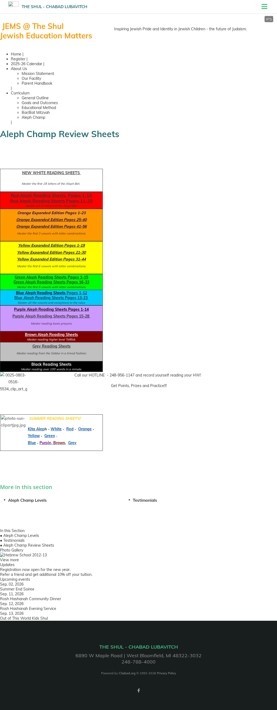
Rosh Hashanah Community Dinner (30, 598)
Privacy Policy (166, 673)
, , (52, 442)
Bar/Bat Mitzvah (36, 112)
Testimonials (145, 500)
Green (49, 435)
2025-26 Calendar (26, 63)
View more (9, 559)
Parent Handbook (37, 83)
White (56, 429)
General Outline (35, 97)
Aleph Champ (33, 117)
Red (70, 429)
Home (16, 54)
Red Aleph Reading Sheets (38, 195)
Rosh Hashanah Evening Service (28, 608)
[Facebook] (138, 690)
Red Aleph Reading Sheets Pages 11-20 (51, 200)
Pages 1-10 (79, 195)
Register (18, 59)
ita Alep (37, 429)
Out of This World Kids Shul (24, 618)
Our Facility (31, 78)
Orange (85, 429)
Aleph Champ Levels (27, 500)
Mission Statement (38, 73)
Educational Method (39, 107)
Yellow (34, 435)
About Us (19, 68)
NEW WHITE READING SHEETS (51, 172)
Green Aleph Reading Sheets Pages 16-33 (51, 282)
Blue (32, 442)
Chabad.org (127, 673)
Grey (72, 442)
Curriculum (20, 93)
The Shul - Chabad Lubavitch (54, 6)
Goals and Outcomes (40, 102)
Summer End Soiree (17, 589)
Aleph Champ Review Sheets (28, 545)
